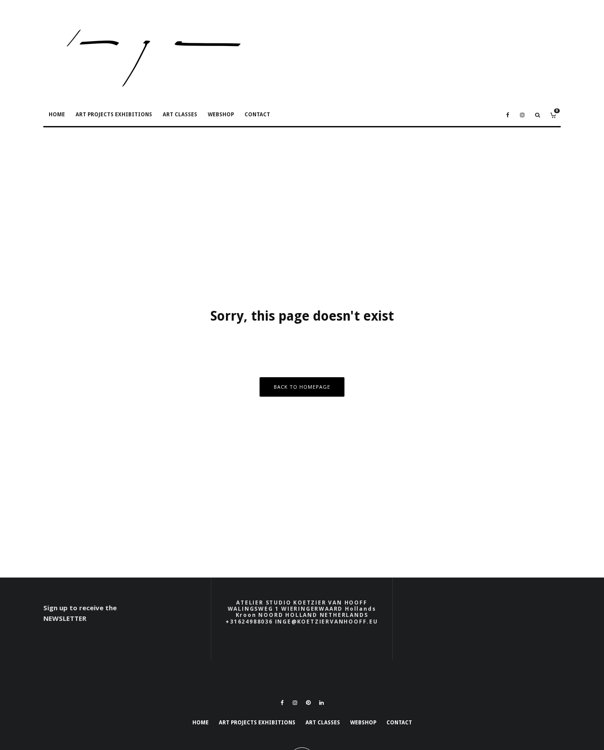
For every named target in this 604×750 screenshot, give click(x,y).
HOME (57, 114)
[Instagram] (522, 115)
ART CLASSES (180, 114)
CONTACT (257, 114)
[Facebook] (508, 115)
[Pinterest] (308, 702)
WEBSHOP (221, 114)
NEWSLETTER (64, 618)
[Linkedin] (321, 702)
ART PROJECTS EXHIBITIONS (114, 114)
